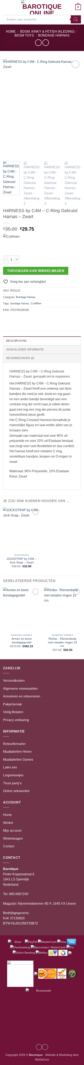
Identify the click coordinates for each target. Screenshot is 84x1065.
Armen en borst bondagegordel (22, 640)
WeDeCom (42, 1059)
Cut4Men (36, 303)
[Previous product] (45, 42)
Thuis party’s (12, 783)
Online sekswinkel (16, 791)
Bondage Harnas (54, 35)
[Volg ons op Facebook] (45, 1047)
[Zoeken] (76, 19)
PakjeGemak (12, 704)
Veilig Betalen (13, 712)
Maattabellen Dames (18, 759)
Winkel (8, 823)
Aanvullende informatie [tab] (25, 349)
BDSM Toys (24, 35)
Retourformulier (14, 744)
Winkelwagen (13, 838)
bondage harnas (19, 303)
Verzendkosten (14, 680)
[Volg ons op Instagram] (39, 1047)
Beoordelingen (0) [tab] (20, 358)
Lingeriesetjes (13, 775)
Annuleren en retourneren (21, 696)
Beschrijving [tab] (16, 340)
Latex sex (10, 767)
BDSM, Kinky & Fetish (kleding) (47, 31)
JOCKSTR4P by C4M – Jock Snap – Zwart (21, 560)
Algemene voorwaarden (20, 688)
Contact (8, 846)
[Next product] (38, 42)
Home (11, 31)
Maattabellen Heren (17, 751)
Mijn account (12, 830)
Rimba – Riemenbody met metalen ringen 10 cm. (62, 642)
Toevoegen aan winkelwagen (35, 271)
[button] (5, 7)
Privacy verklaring (16, 720)
